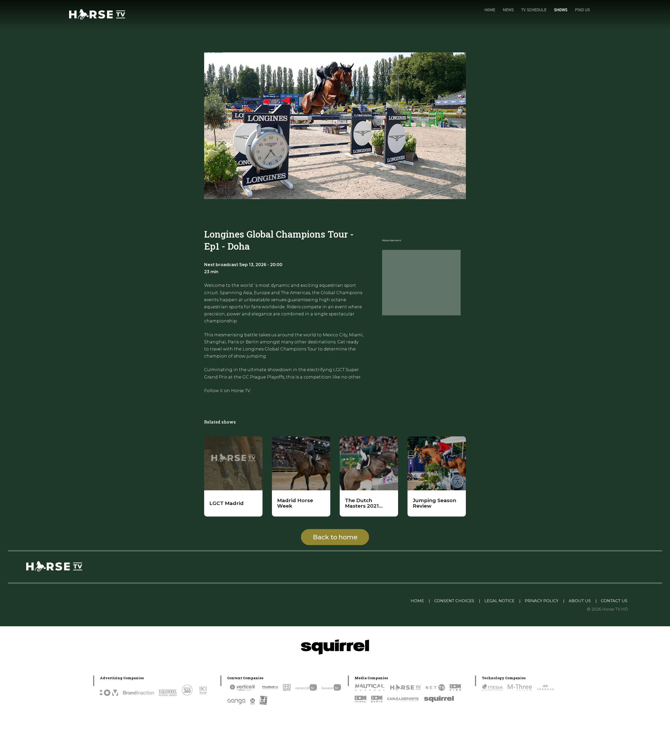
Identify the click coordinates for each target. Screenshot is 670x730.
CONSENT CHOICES (454, 600)
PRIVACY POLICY (542, 600)
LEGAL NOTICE (499, 600)
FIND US (582, 9)
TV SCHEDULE (533, 9)
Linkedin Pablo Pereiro (379, 600)
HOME (489, 9)
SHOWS (560, 9)
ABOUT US (580, 600)
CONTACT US (614, 600)
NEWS (508, 9)
